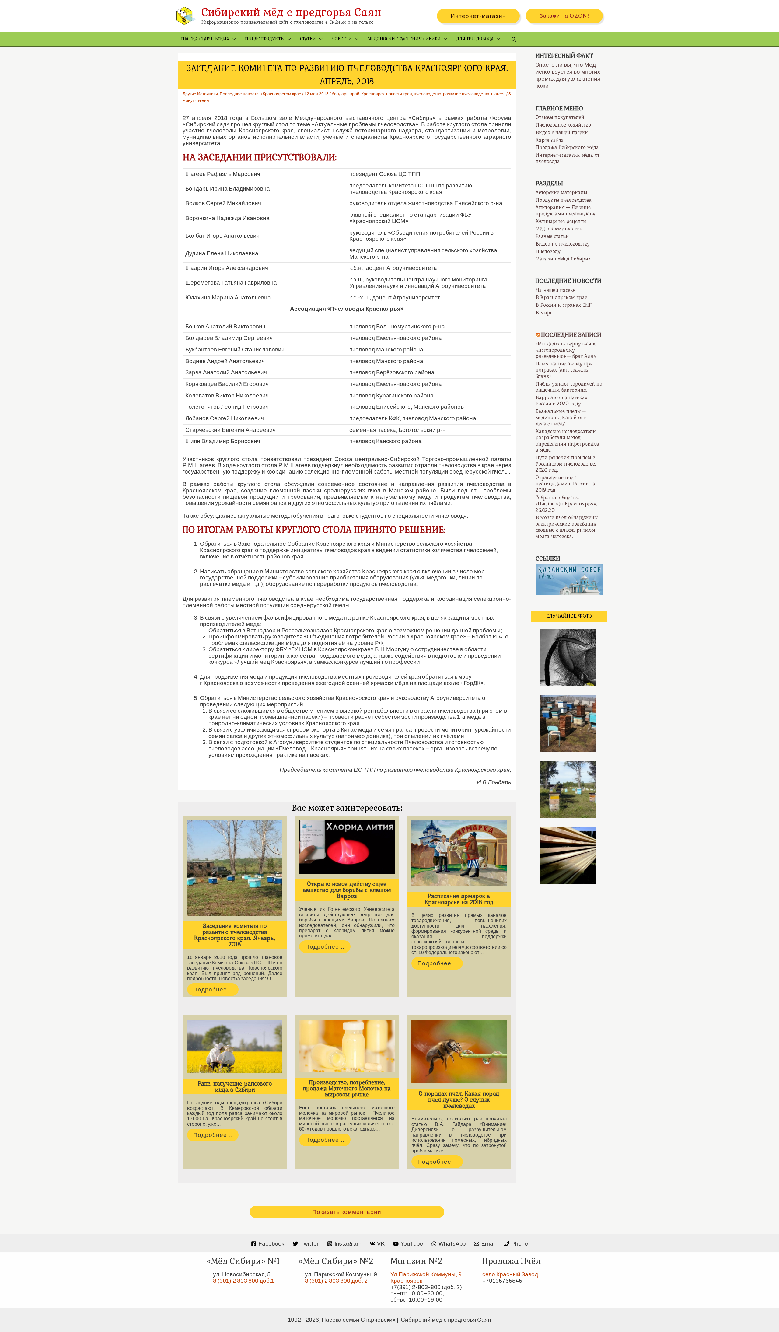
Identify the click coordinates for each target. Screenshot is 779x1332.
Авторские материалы (561, 192)
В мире (544, 312)
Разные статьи (552, 236)
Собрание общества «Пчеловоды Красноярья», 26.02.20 (566, 504)
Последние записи (571, 335)
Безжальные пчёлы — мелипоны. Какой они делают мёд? (561, 417)
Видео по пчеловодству (563, 244)
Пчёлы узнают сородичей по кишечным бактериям (569, 387)
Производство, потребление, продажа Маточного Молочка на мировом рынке (347, 1088)
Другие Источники (200, 94)
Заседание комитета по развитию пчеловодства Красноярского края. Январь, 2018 (234, 935)
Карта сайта (550, 140)
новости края (399, 94)
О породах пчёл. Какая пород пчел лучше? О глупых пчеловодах (459, 1099)
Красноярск (372, 94)
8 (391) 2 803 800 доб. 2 (336, 1281)
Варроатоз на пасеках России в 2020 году (561, 400)
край (354, 94)
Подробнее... (212, 989)
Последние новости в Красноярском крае (260, 94)
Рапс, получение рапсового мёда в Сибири (235, 1086)
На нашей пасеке (555, 290)
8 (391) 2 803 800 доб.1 (243, 1281)
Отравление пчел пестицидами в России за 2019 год (566, 483)
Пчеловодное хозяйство (563, 125)
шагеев (498, 94)
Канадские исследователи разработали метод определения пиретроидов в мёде (567, 440)
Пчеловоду (548, 251)
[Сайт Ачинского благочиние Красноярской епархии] (569, 579)
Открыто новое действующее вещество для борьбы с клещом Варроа (347, 890)
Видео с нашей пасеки (562, 132)
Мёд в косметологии (559, 228)
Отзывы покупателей (560, 117)
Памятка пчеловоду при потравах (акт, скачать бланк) (564, 370)
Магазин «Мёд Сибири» (563, 259)
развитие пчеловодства (466, 94)
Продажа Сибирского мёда (567, 147)
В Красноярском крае (561, 297)
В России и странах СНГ (564, 305)
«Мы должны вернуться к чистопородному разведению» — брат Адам (566, 350)
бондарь (340, 94)
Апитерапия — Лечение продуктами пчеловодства (566, 210)
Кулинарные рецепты (561, 221)
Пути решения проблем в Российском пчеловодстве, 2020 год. (566, 463)
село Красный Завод (510, 1274)
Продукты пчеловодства (564, 200)
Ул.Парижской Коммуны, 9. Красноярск (426, 1277)
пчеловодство (427, 94)
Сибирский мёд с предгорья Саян (291, 12)
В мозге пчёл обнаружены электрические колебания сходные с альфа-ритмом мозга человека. (567, 526)
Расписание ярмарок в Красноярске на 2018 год (459, 899)
